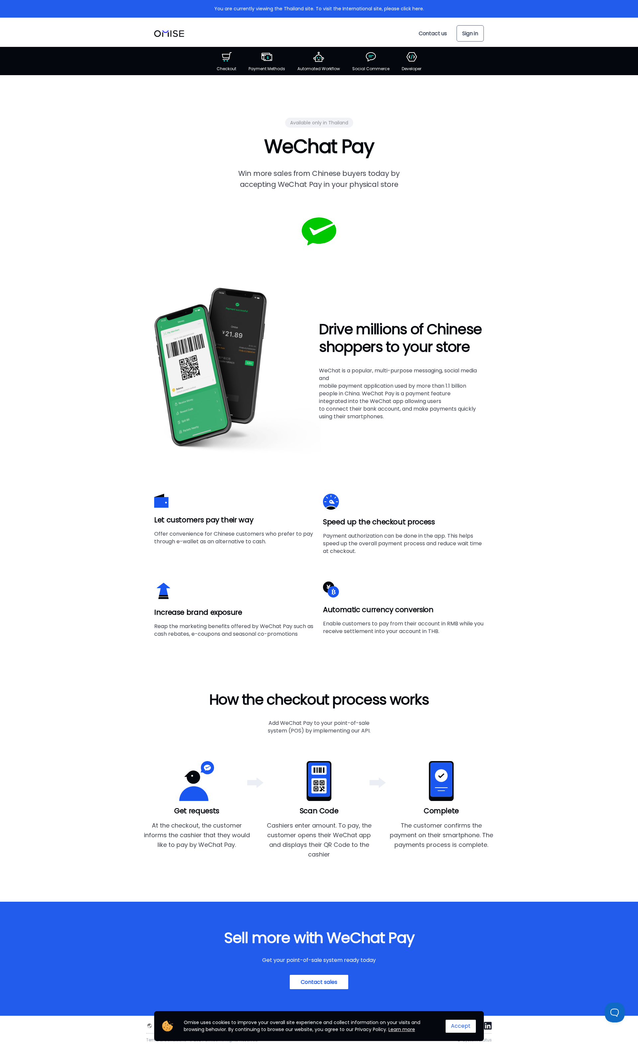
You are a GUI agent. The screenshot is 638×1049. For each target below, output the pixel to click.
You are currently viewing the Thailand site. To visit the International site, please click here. (319, 8)
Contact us (433, 33)
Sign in (470, 33)
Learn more (401, 1029)
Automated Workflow (318, 68)
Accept (461, 1026)
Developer (411, 68)
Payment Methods (267, 68)
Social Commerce (370, 68)
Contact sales (319, 982)
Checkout (226, 68)
